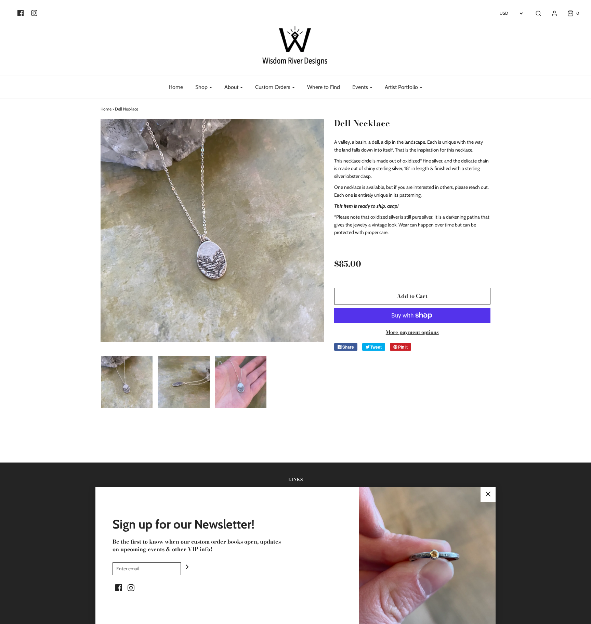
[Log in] (551, 13)
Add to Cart (412, 296)
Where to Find (323, 87)
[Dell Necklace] (126, 382)
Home (176, 87)
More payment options (412, 332)
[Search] (534, 13)
